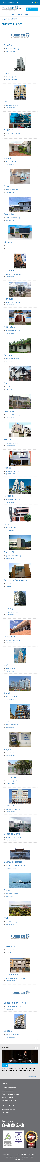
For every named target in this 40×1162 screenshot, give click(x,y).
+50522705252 (10, 333)
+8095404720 (10, 586)
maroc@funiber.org (12, 950)
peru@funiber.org (11, 527)
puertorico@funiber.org (13, 556)
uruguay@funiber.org (12, 612)
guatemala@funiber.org (13, 274)
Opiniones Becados (9, 1100)
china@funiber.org (12, 696)
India (6, 721)
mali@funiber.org (11, 922)
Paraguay (9, 496)
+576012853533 (10, 417)
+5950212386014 (11, 502)
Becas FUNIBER (7, 1097)
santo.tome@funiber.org (13, 1006)
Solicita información (9, 1088)
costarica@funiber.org (13, 217)
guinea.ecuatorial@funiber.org (15, 865)
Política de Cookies (8, 1110)
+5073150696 (10, 361)
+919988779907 (10, 727)
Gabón (7, 890)
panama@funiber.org (12, 358)
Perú (6, 524)
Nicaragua (9, 327)
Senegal (8, 1031)
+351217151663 (10, 108)
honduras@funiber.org (13, 302)
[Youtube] (17, 1125)
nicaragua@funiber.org (13, 330)
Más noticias (31, 1076)
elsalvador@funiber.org (13, 246)
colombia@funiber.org (13, 415)
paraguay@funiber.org (13, 499)
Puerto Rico (10, 552)
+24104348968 (10, 896)
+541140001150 (10, 136)
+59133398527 (10, 164)
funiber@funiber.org (12, 49)
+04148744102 (10, 643)
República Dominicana (15, 580)
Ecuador (8, 439)
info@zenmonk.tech (12, 724)
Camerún (9, 805)
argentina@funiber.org (13, 133)
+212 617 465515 (11, 952)
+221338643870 (10, 1037)
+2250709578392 (11, 840)
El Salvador (9, 242)
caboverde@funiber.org (13, 781)
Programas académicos (10, 1094)
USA (6, 665)
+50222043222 (10, 277)
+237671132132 (10, 812)
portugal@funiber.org (12, 105)
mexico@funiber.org (12, 471)
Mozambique (11, 974)
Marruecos (9, 946)
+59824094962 (10, 615)
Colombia (9, 411)
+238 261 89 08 (10, 784)
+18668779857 (10, 671)
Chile (6, 383)
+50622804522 (10, 220)
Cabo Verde (10, 777)
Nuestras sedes (8, 1091)
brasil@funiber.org (12, 189)
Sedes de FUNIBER (20, 14)
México (7, 468)
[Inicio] (10, 7)
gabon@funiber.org (12, 893)
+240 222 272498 (11, 868)
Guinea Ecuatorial (13, 862)
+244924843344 (10, 755)
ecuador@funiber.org (12, 443)
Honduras (9, 299)
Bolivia (7, 158)
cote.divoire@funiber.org (14, 837)
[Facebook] (4, 1125)
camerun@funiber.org (13, 809)
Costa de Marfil (12, 834)
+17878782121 (10, 558)
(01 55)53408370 (10, 474)
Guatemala (10, 270)
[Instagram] (13, 1125)
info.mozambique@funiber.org (15, 978)
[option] (20, 1061)
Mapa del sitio (6, 1116)
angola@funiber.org (12, 753)
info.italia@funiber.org (13, 77)
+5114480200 (10, 530)
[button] (36, 2)
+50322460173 (10, 248)
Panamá (8, 355)
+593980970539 (10, 446)
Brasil (7, 186)
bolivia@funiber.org (12, 161)
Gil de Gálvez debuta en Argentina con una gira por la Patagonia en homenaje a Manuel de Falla (20, 1069)
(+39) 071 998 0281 (11, 79)
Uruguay (8, 608)
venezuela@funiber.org (13, 640)
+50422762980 (10, 305)
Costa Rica (9, 214)
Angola (7, 749)
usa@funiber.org (11, 668)
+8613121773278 (11, 699)
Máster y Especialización (10, 2)
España (8, 45)
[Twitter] (8, 1125)
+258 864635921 (10, 981)
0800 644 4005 (10, 192)
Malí (6, 918)
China (7, 693)
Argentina (9, 129)
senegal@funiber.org (12, 1034)
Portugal (8, 101)
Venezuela (9, 636)
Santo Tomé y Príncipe (16, 1003)
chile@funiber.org (11, 387)
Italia (6, 73)
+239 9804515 (10, 1009)
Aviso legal (5, 1113)
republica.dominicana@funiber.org (16, 584)
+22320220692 (10, 924)
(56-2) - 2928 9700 (11, 389)
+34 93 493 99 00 (11, 51)
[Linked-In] (22, 1125)
